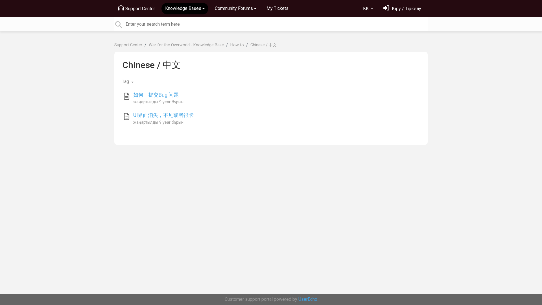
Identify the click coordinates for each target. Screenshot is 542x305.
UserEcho (307, 299)
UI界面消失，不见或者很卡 (163, 115)
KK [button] (366, 8)
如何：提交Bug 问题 (156, 95)
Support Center (140, 8)
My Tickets (277, 8)
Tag (126, 81)
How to (237, 45)
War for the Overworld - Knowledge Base (186, 45)
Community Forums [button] (234, 8)
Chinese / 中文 (263, 45)
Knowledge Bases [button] (183, 8)
